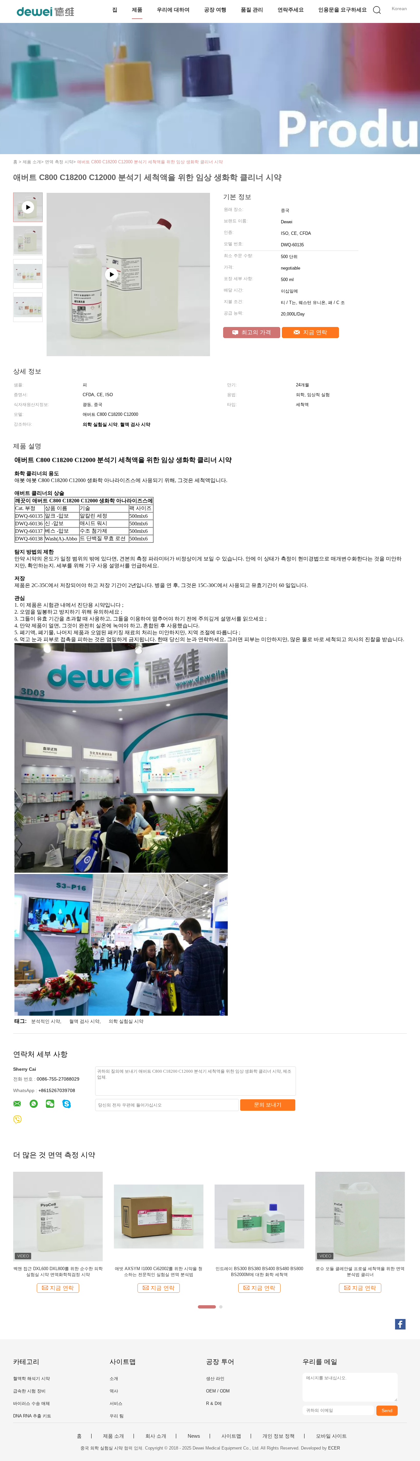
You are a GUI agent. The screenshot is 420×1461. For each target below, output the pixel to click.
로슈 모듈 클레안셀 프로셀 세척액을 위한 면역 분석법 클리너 (360, 1271)
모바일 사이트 (331, 1436)
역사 (114, 1391)
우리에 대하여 (173, 9)
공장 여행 (215, 9)
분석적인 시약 (45, 1021)
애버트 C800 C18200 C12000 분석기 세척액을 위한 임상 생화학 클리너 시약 (150, 161)
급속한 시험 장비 (29, 1391)
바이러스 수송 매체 (31, 1403)
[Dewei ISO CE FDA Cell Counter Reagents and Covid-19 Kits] (128, 354)
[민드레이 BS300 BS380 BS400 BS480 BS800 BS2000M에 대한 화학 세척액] (259, 1216)
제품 (137, 9)
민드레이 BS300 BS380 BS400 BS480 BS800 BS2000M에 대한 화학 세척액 (259, 1271)
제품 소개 (113, 1436)
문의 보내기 (268, 1104)
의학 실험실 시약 (126, 1021)
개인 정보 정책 (278, 1436)
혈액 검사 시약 (84, 1021)
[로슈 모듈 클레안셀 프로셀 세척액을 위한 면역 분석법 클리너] (360, 1216)
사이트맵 (231, 1436)
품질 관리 (252, 9)
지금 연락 (314, 332)
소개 (114, 1378)
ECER (334, 1448)
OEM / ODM (218, 1391)
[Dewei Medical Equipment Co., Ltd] (45, 11)
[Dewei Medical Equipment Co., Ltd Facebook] (400, 1324)
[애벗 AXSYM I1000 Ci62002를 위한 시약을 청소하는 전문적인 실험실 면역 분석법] (158, 1216)
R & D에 (214, 1403)
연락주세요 (291, 9)
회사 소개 (155, 1436)
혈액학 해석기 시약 (31, 1378)
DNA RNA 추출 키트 (32, 1415)
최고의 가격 (255, 332)
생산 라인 (215, 1378)
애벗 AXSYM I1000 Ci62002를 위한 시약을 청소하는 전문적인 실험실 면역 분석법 (158, 1271)
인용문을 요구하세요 (342, 9)
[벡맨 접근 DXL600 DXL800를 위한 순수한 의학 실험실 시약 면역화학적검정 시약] (58, 1216)
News (194, 1436)
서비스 (116, 1403)
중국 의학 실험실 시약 (101, 1448)
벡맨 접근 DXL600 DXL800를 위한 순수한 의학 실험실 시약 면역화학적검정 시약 (58, 1271)
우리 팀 (117, 1415)
